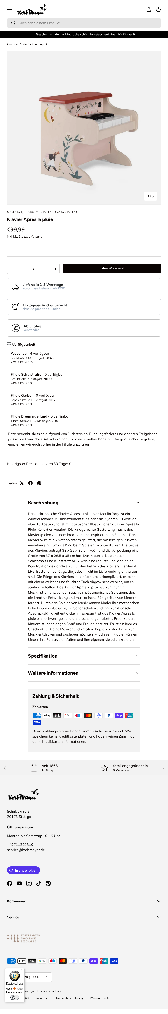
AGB (26, 998)
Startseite (13, 44)
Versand (36, 236)
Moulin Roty (15, 212)
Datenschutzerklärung (69, 998)
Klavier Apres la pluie (35, 44)
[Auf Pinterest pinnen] (39, 483)
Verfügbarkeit (23, 344)
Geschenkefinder (46, 34)
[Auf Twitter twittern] (21, 483)
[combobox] (84, 23)
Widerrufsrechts (99, 998)
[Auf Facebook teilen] (30, 483)
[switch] (14, 997)
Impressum (42, 998)
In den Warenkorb (112, 268)
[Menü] (22, 970)
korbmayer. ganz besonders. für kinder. (40, 991)
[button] (158, 9)
